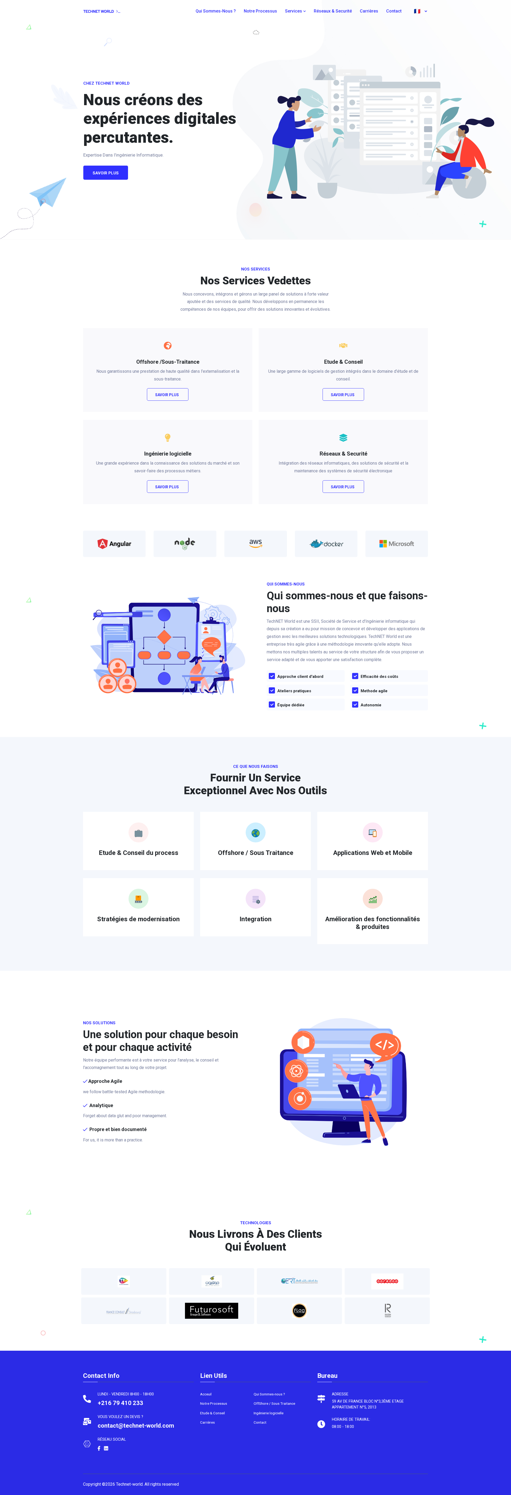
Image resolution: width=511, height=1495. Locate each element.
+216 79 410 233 (120, 1403)
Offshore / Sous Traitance (255, 853)
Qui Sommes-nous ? (216, 11)
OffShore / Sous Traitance (274, 1403)
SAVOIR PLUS (106, 173)
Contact (394, 11)
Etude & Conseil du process (138, 853)
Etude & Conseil (212, 1413)
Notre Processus (260, 11)
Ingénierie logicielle (268, 1413)
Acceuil (206, 1394)
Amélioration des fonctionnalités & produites (372, 923)
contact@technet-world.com (136, 1425)
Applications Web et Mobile (372, 853)
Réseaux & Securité (333, 11)
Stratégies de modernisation (138, 919)
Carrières (369, 11)
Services (293, 11)
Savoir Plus (167, 395)
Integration (255, 919)
